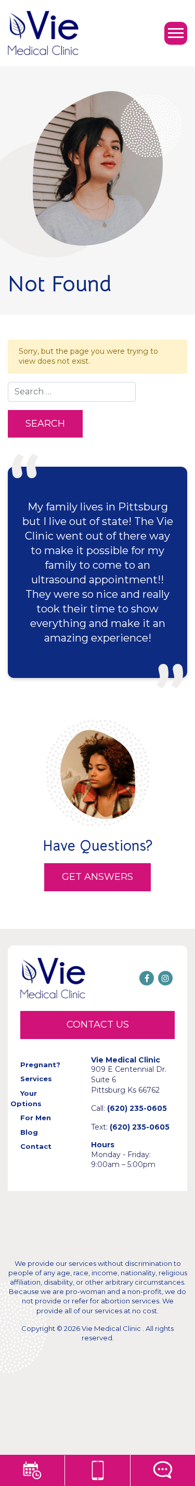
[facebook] (146, 978)
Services (36, 1078)
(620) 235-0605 (137, 1108)
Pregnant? (40, 1064)
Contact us (98, 1024)
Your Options (26, 1098)
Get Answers (97, 876)
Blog (29, 1132)
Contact (35, 1146)
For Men (35, 1117)
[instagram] (165, 978)
